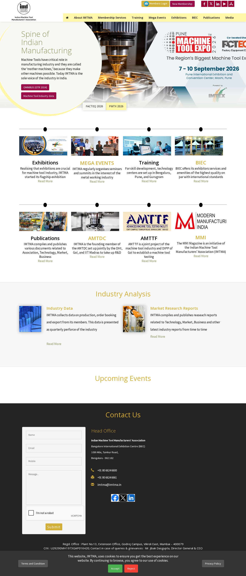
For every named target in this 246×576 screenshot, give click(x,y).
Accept (115, 568)
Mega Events (157, 17)
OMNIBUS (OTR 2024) (35, 87)
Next (242, 70)
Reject (131, 568)
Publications (211, 17)
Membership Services (112, 17)
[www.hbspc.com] (83, 336)
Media (229, 17)
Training (137, 17)
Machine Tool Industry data (38, 96)
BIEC (195, 17)
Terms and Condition (33, 563)
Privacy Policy (213, 563)
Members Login (158, 3)
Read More (45, 181)
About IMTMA (83, 17)
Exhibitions (178, 17)
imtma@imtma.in (109, 485)
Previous (242, 59)
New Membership (182, 4)
